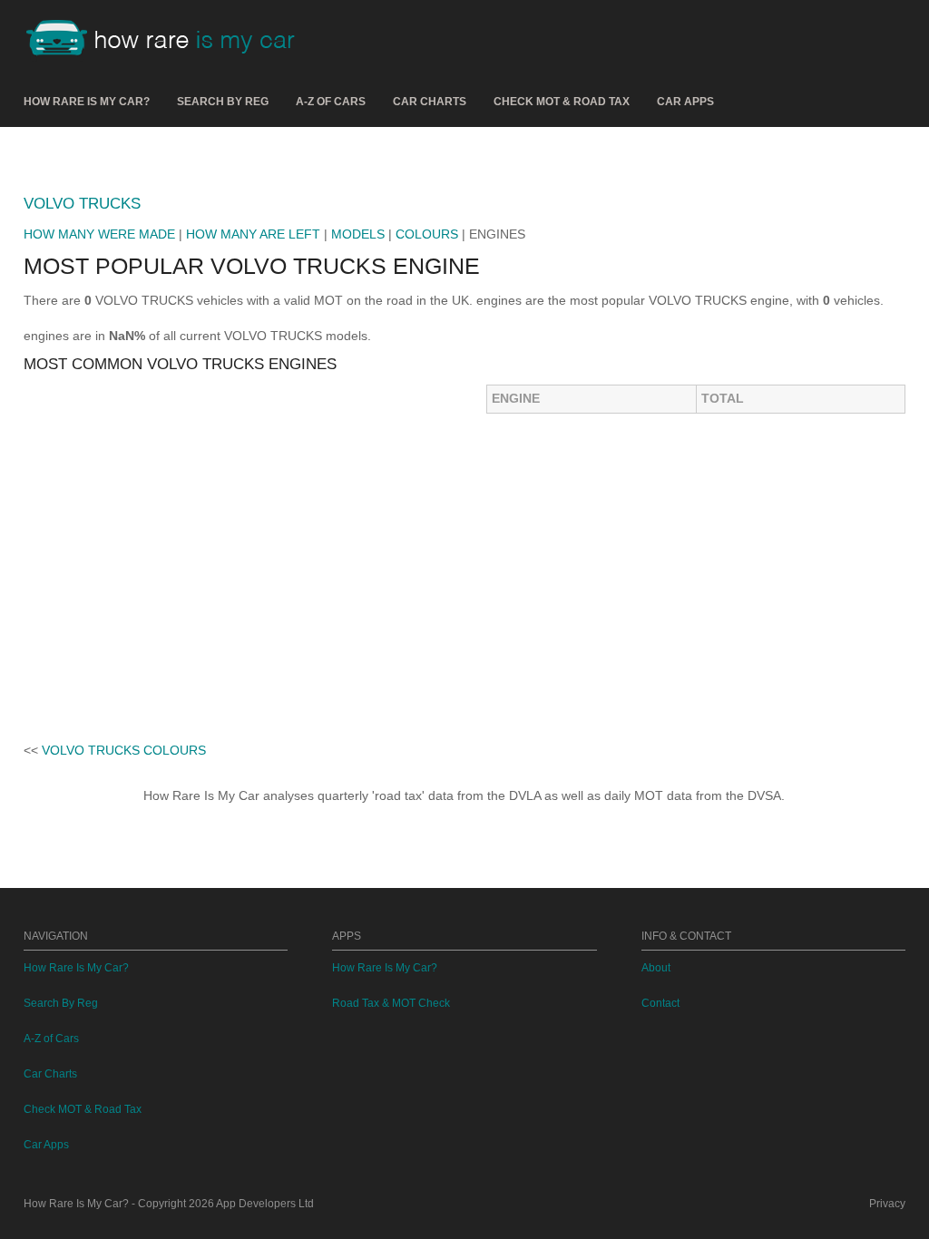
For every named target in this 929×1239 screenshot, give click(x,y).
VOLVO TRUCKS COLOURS (124, 750)
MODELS (358, 234)
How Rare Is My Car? (87, 101)
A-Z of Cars (331, 101)
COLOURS (427, 234)
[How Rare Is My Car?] (169, 40)
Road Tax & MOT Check (391, 1003)
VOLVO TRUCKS (82, 203)
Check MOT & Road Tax (562, 101)
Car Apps (685, 101)
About (655, 967)
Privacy (887, 1203)
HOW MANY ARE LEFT (253, 234)
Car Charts (429, 101)
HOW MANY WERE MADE (99, 234)
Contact (660, 1003)
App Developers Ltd (265, 1203)
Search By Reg (223, 101)
